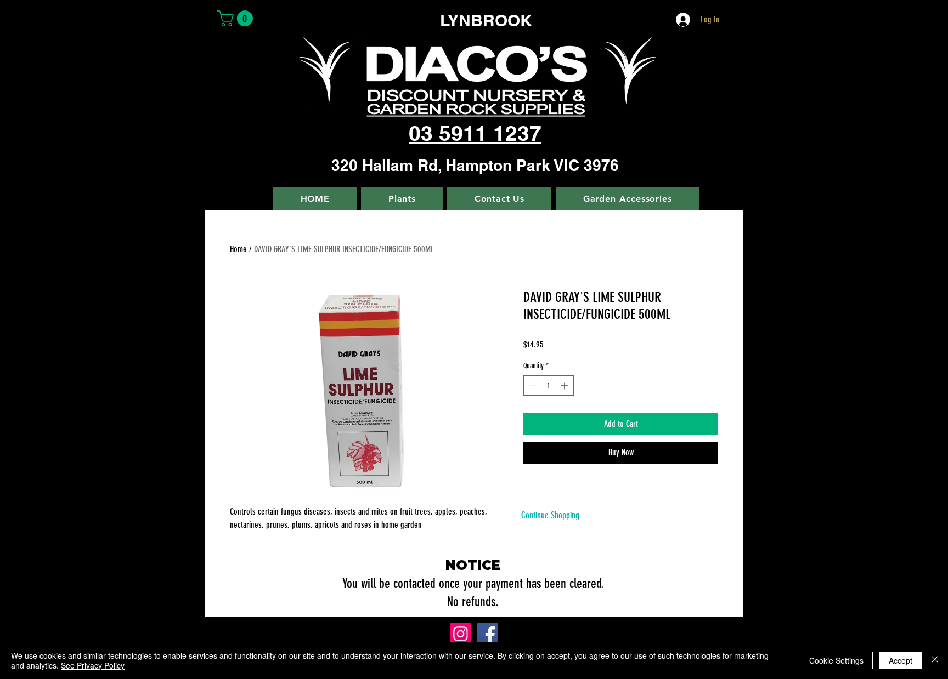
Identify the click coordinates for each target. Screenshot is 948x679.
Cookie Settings (836, 660)
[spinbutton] (548, 385)
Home (238, 249)
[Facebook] (487, 633)
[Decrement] (532, 385)
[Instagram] (460, 633)
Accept (900, 660)
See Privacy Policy (93, 665)
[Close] (934, 660)
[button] (237, 18)
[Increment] (565, 385)
